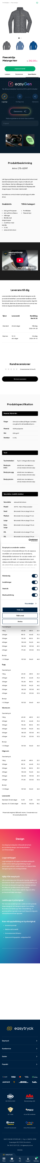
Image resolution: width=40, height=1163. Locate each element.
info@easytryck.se (27, 1145)
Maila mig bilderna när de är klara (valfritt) (20, 118)
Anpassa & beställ (20, 68)
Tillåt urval (20, 615)
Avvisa (20, 621)
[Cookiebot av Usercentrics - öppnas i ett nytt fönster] (29, 540)
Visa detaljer (29, 603)
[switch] (35, 582)
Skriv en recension (20, 379)
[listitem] (14, 140)
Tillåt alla (20, 610)
